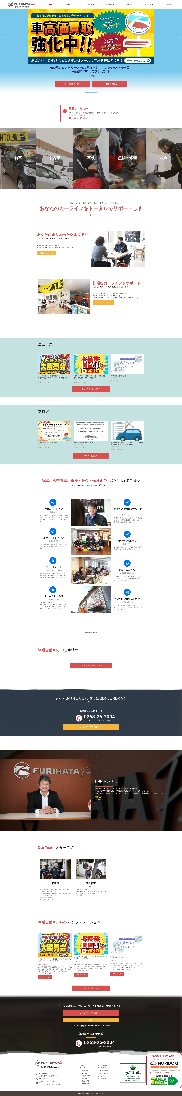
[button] (2, 37)
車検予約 (129, 4)
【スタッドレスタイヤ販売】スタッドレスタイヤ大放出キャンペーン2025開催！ (54, 377)
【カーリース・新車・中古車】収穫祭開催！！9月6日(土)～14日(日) (89, 377)
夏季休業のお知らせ (118, 376)
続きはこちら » (43, 383)
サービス (69, 4)
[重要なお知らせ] (65, 111)
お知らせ (89, 4)
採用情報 (148, 4)
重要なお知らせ (78, 108)
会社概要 (109, 4)
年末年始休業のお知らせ (47, 443)
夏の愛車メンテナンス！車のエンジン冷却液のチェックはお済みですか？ (127, 444)
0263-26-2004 (99, 717)
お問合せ (168, 4)
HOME (51, 4)
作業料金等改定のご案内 (83, 443)
